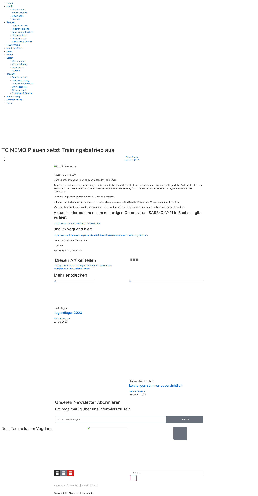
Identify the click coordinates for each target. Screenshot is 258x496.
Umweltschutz (19, 35)
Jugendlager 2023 (68, 313)
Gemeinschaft (19, 38)
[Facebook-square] (63, 473)
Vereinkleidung (19, 12)
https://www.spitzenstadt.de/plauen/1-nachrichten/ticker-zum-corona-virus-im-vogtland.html (101, 235)
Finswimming (13, 45)
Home (10, 3)
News (9, 51)
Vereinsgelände (14, 48)
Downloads (18, 16)
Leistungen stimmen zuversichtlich (155, 385)
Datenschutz (73, 485)
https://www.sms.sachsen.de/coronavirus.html (77, 223)
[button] (131, 259)
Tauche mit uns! (20, 25)
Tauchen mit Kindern (22, 32)
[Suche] (133, 478)
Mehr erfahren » (62, 318)
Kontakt (16, 19)
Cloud (94, 485)
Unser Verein (18, 9)
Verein (10, 6)
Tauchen (11, 22)
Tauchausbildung (20, 28)
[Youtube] (70, 473)
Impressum (59, 485)
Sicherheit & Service (22, 41)
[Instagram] (57, 473)
